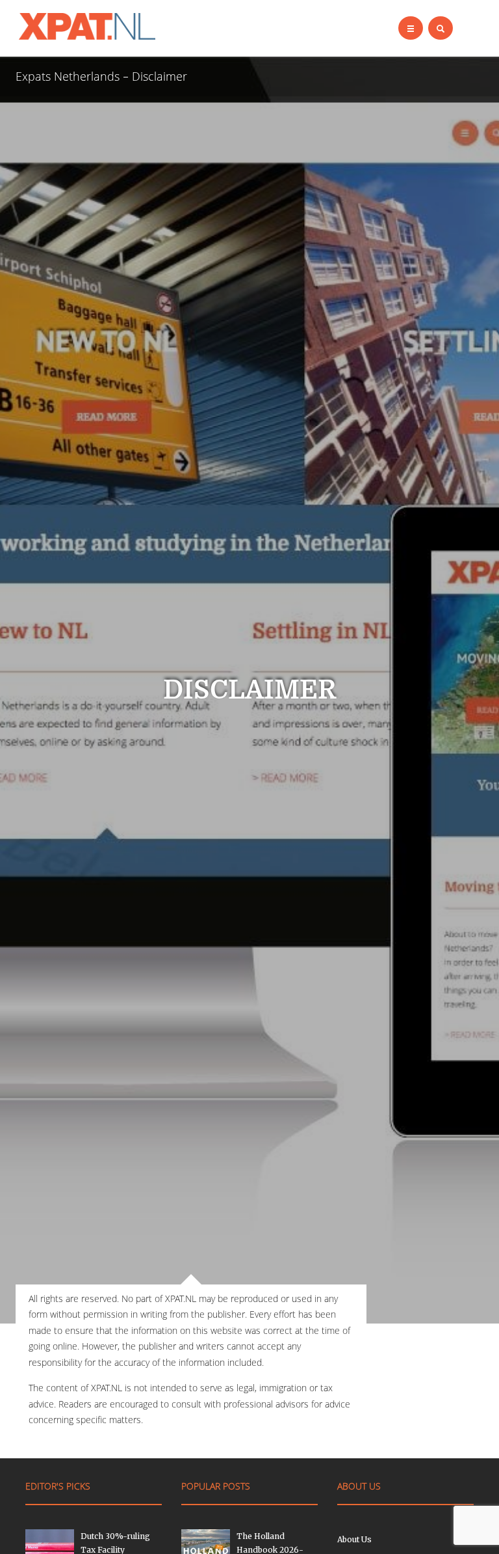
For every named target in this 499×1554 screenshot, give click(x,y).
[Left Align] (410, 28)
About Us (354, 1539)
